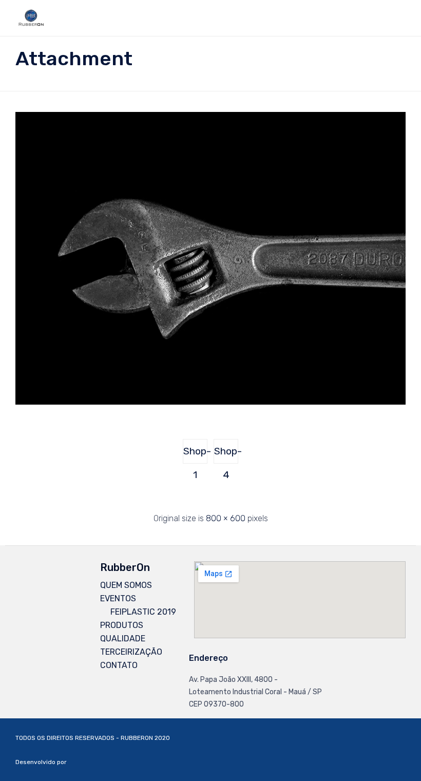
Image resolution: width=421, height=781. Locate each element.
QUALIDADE (122, 638)
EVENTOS (118, 598)
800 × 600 (225, 518)
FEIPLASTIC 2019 (143, 612)
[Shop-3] (210, 402)
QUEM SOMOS (126, 585)
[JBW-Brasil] (179, 762)
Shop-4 (226, 454)
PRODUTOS (121, 625)
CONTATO (119, 665)
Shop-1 (195, 454)
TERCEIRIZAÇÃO (131, 652)
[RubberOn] (31, 18)
